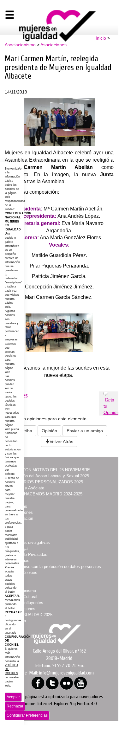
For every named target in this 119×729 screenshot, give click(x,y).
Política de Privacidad (27, 554)
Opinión (49, 430)
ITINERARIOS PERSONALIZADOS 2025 (45, 482)
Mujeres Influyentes (25, 602)
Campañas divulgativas (28, 542)
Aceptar (13, 697)
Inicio (101, 38)
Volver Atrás (61, 441)
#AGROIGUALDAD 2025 (29, 614)
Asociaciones (53, 44)
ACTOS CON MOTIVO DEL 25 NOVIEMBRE (48, 470)
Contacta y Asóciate (25, 488)
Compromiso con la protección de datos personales (54, 566)
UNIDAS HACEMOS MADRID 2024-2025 (44, 494)
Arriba (26, 430)
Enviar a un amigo (85, 430)
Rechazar (15, 706)
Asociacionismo (20, 44)
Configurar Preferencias (27, 715)
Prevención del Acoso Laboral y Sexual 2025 (48, 476)
